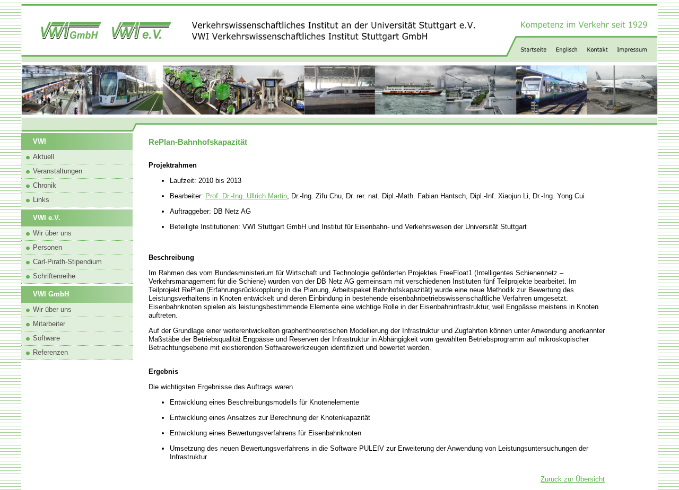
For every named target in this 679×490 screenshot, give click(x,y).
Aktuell (43, 157)
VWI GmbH (51, 294)
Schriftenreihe (54, 276)
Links (41, 200)
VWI (39, 141)
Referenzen (50, 352)
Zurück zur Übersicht (573, 479)
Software (46, 338)
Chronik (44, 185)
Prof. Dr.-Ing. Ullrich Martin (246, 196)
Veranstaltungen (57, 171)
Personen (47, 247)
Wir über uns (52, 233)
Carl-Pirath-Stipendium (67, 262)
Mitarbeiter (49, 324)
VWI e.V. (46, 218)
